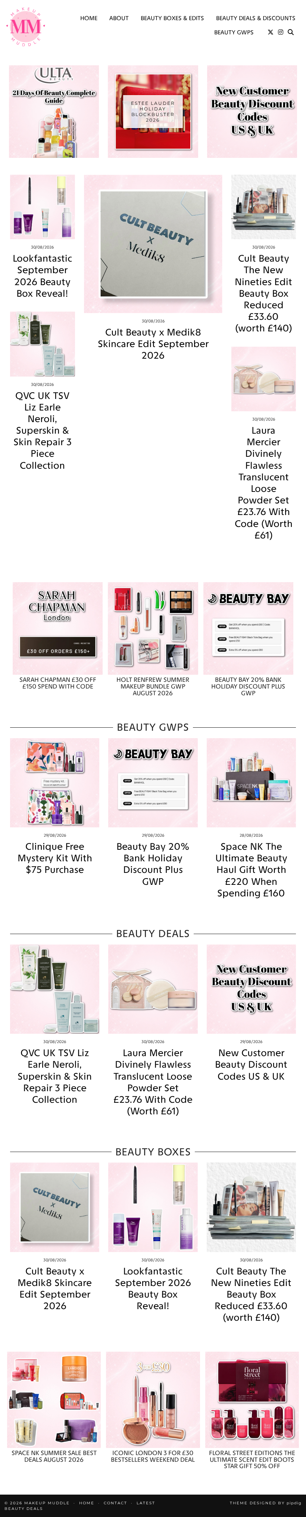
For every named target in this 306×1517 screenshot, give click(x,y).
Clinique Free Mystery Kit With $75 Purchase (55, 858)
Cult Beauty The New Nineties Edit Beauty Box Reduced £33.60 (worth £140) (263, 293)
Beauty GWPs (234, 32)
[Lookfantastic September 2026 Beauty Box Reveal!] (42, 207)
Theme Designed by (266, 1503)
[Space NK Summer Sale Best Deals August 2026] (54, 1400)
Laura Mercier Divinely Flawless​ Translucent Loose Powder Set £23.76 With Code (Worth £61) (264, 483)
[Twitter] (271, 32)
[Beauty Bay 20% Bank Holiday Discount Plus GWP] (248, 628)
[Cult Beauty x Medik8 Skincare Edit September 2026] (153, 244)
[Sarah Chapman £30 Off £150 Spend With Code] (58, 628)
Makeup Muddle (47, 1503)
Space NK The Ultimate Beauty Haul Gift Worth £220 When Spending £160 (251, 870)
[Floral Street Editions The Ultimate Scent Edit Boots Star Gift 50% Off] (252, 1400)
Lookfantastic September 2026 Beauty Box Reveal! (42, 276)
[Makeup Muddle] (25, 27)
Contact (115, 1503)
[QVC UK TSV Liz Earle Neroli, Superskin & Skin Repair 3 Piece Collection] (42, 344)
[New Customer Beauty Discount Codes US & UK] (251, 989)
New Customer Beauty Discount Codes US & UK (251, 1064)
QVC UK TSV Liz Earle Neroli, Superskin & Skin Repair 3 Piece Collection (42, 430)
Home (88, 18)
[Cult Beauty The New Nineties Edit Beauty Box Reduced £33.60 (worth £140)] (263, 207)
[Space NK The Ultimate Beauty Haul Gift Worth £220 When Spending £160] (251, 782)
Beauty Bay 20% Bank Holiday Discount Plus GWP (152, 864)
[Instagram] (280, 32)
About (119, 18)
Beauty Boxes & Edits (172, 18)
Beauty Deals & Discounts (256, 18)
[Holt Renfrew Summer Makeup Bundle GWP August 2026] (153, 628)
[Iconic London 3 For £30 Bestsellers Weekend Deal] (153, 1400)
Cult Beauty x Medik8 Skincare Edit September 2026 (153, 344)
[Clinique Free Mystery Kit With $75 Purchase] (54, 782)
